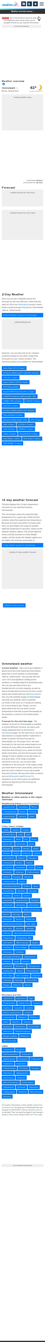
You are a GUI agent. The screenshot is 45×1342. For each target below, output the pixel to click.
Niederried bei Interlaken (13, 924)
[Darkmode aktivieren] (29, 3)
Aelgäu (6, 830)
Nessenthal (7, 919)
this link (33, 1115)
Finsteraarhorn (9, 1003)
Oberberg (22, 816)
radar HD (6, 679)
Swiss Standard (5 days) (13, 415)
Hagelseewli (8, 1064)
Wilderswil (17, 985)
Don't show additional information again (22, 1165)
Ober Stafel (7, 929)
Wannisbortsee (36, 1092)
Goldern (19, 863)
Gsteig (39, 867)
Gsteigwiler (7, 872)
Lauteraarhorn (9, 1017)
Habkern (6, 877)
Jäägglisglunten (22, 1073)
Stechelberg (23, 807)
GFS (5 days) (36, 420)
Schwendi (7, 961)
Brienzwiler (21, 844)
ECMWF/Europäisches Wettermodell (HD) (19, 396)
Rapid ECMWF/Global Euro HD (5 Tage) (18, 392)
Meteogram (23, 304)
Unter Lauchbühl (22, 976)
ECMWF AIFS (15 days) (12, 401)
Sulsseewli (21, 1087)
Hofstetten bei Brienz (11, 886)
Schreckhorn (20, 1027)
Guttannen (20, 872)
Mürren (34, 807)
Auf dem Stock (9, 835)
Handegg (17, 877)
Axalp (20, 835)
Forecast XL (29, 776)
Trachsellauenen (9, 812)
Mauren (6, 914)
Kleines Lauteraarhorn (12, 1013)
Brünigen (6, 849)
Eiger (31, 998)
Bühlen (36, 849)
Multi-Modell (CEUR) (11, 439)
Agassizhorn (8, 998)
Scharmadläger (21, 947)
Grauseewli (23, 1059)
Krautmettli (7, 900)
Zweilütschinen (9, 990)
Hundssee (35, 1068)
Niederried (30, 919)
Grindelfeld (7, 867)
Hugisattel (18, 1008)
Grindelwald (20, 867)
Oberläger (30, 929)
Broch (31, 844)
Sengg (16, 961)
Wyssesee (7, 1097)
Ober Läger (31, 924)
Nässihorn (16, 1022)
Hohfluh (27, 886)
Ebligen (16, 853)
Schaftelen (7, 947)
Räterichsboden (22, 943)
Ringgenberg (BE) (24, 938)
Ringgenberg (8, 938)
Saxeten (35, 943)
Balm (28, 835)
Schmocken (7, 952)
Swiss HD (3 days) (10, 406)
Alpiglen (15, 830)
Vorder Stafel (32, 980)
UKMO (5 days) (9, 434)
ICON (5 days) (9, 429)
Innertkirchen (8, 891)
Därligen (6, 853)
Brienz (34, 839)
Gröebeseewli (36, 1059)
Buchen (23, 812)
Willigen (28, 985)
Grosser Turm (24, 1003)
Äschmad (32, 812)
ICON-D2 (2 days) (10, 377)
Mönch (5, 1022)
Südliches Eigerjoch (22, 1031)
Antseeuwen (8, 1050)
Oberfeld (19, 929)
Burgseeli (20, 1050)
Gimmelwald (8, 863)
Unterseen (19, 980)
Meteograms (14, 776)
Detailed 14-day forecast (14, 605)
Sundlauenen (8, 971)
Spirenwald (7, 966)
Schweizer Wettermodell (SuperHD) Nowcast (21, 373)
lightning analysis (33, 694)
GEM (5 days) (9, 424)
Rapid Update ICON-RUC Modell (15, 382)
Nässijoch (27, 1022)
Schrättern (20, 952)
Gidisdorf (21, 858)
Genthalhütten (8, 858)
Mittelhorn (34, 1017)
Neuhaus (19, 919)
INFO (41, 91)
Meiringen (17, 914)
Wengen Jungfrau (10, 1036)
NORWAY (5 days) (26, 429)
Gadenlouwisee (9, 1059)
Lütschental (7, 905)
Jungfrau (29, 1008)
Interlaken (21, 891)
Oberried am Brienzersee (24, 933)
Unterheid (7, 980)
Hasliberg (28, 877)
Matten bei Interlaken (11, 910)
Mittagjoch (22, 1017)
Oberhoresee (8, 1078)
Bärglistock (21, 998)
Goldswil (29, 863)
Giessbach (33, 858)
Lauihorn (28, 1013)
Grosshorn (37, 1003)
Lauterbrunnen (9, 807)
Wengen (6, 985)
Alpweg (6, 821)
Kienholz (27, 896)
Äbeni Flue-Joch (9, 1041)
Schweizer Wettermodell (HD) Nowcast (18, 410)
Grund (30, 867)
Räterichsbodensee (10, 1082)
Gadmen (37, 853)
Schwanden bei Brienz (12, 957)
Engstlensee (26, 1054)
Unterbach (37, 976)
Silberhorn (7, 1031)
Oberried (6, 933)
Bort (26, 839)
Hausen (22, 882)
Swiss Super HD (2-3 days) (14, 368)
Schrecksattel (34, 1027)
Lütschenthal (34, 905)
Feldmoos (26, 853)
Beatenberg (7, 839)
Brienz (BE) (8, 844)
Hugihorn (7, 1008)
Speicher (26, 961)
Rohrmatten (8, 943)
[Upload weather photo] (23, 3)
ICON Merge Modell (10, 387)
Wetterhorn (25, 1036)
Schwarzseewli (27, 1082)
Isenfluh (17, 896)
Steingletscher (34, 966)
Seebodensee (8, 1087)
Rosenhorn (7, 1027)
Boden (32, 816)
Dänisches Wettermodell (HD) (15, 420)
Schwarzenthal (30, 957)
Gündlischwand (33, 872)
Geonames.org (7, 1107)
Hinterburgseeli (9, 1068)
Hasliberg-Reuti (9, 882)
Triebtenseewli (9, 1092)
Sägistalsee (33, 1087)
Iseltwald (6, 896)
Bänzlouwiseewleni (10, 1054)
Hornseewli (23, 1068)
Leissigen (35, 900)
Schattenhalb (36, 947)
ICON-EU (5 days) (33, 401)
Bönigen (26, 849)
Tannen (20, 971)
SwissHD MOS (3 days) (29, 434)
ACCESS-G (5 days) (26, 424)
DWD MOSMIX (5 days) (12, 443)
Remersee (21, 1078)
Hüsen (35, 886)
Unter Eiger (7, 976)
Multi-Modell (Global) (32, 439)
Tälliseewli (22, 1092)
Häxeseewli (7, 1073)
